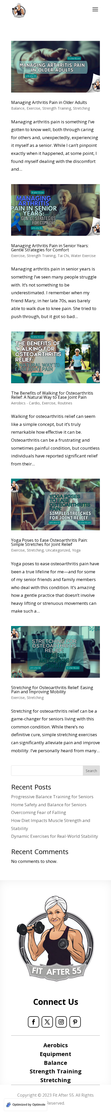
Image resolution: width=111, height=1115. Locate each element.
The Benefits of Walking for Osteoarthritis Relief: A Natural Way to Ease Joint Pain (52, 395)
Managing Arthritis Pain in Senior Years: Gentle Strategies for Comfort (50, 248)
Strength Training (56, 108)
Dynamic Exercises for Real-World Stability (54, 836)
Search (91, 770)
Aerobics (55, 1045)
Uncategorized (58, 550)
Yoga (76, 550)
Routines (65, 403)
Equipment (55, 1054)
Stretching (81, 108)
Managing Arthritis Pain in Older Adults (49, 102)
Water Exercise (83, 255)
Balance (18, 108)
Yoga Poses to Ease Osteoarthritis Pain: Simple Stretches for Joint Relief (49, 542)
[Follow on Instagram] (61, 1022)
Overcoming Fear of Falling (38, 812)
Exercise (33, 108)
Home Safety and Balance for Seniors (48, 805)
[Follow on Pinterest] (75, 1022)
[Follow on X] (47, 1022)
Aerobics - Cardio (25, 403)
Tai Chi (63, 255)
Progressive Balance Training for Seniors (52, 797)
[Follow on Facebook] (33, 1022)
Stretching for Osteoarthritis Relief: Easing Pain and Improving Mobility (52, 690)
